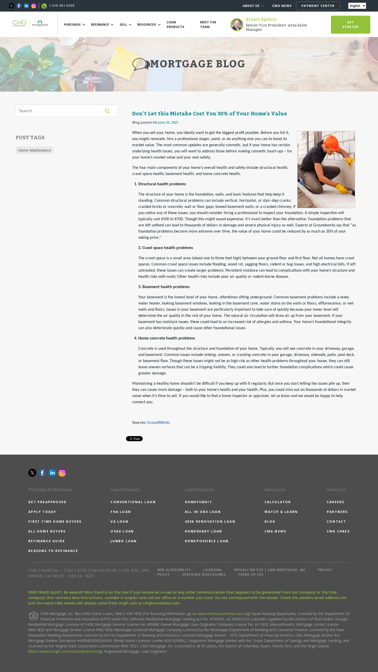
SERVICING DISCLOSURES (204, 574)
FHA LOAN (121, 512)
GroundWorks (158, 423)
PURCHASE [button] (73, 24)
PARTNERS (337, 512)
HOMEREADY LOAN (203, 531)
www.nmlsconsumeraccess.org (223, 613)
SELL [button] (124, 24)
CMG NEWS (282, 6)
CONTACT (336, 521)
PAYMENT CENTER (318, 6)
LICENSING (212, 570)
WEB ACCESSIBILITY (174, 570)
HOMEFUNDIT (198, 502)
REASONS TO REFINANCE (53, 551)
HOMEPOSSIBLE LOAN (207, 541)
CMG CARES (338, 531)
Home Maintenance (34, 150)
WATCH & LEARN (281, 512)
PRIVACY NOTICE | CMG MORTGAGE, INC (270, 570)
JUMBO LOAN (124, 541)
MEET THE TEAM (208, 24)
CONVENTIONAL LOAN (133, 502)
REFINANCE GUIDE (46, 541)
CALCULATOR (278, 502)
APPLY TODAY (42, 512)
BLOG (270, 521)
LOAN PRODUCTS (175, 24)
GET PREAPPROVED (47, 502)
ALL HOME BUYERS (47, 531)
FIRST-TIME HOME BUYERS (55, 521)
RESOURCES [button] (147, 24)
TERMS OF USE (251, 574)
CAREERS (335, 502)
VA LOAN (119, 521)
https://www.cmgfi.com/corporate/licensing (65, 651)
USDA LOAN (122, 531)
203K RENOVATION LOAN (210, 521)
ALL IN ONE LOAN (203, 512)
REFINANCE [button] (100, 24)
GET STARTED (351, 24)
